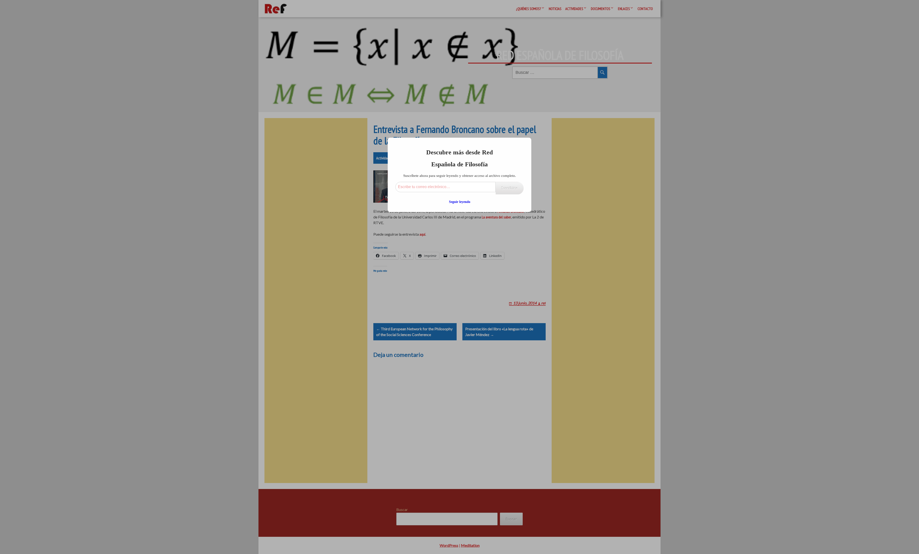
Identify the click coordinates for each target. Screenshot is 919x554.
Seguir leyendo (459, 202)
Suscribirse (509, 188)
